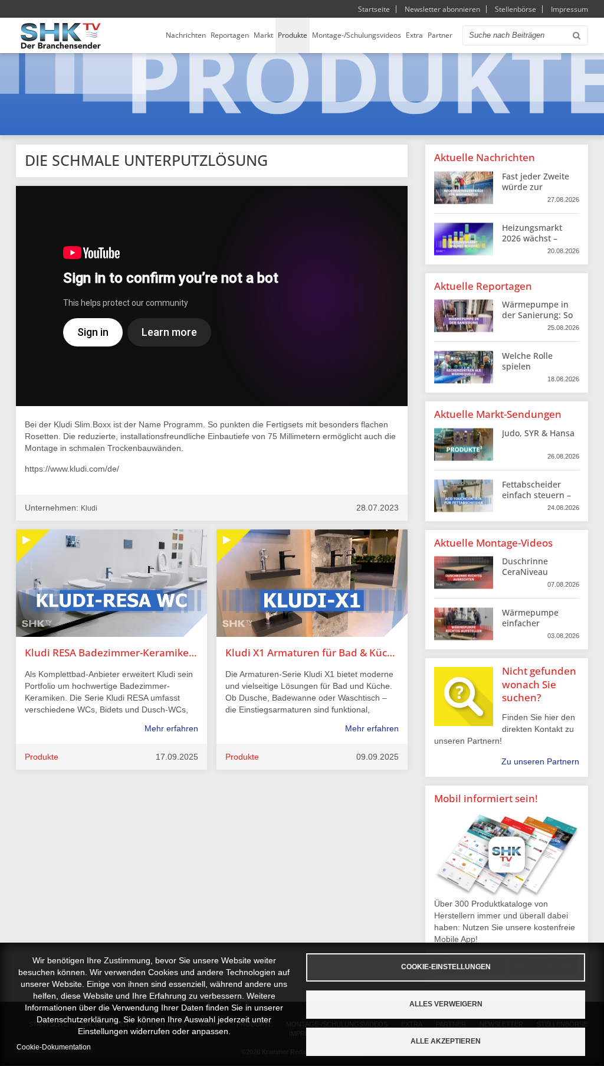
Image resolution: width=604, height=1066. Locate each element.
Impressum (569, 9)
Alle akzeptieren (446, 1041)
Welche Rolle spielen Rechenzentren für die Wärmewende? (539, 372)
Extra (414, 35)
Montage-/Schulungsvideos (356, 35)
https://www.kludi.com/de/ (72, 468)
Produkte (292, 35)
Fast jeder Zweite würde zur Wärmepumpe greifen (535, 192)
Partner (440, 35)
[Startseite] (61, 35)
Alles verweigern (445, 1004)
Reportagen (230, 35)
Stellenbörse (515, 9)
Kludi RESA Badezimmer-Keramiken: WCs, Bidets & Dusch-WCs (111, 652)
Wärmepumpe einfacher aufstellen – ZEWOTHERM (530, 628)
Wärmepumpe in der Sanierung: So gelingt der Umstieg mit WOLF (538, 320)
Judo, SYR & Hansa (538, 433)
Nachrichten (186, 35)
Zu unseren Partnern (540, 761)
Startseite (374, 9)
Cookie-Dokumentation (54, 1047)
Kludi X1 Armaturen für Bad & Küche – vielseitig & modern (312, 652)
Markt (263, 35)
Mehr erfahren (171, 728)
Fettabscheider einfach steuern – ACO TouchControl (538, 495)
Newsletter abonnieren (442, 9)
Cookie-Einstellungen (446, 967)
